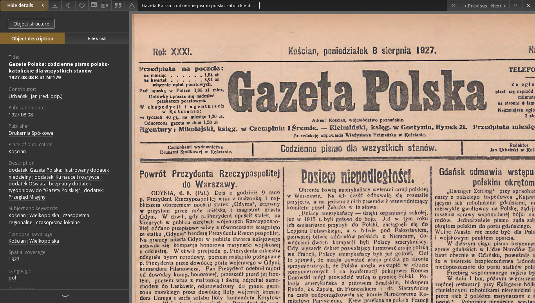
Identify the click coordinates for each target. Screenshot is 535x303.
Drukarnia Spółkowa (31, 133)
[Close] (528, 5)
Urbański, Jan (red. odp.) (35, 96)
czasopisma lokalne (58, 222)
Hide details (20, 5)
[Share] (68, 5)
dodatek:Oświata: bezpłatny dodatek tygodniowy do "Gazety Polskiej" (50, 187)
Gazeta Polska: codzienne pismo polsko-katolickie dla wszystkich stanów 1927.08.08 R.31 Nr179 (59, 71)
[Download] (54, 5)
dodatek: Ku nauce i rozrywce (66, 177)
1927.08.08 (21, 114)
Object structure (31, 23)
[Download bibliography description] (104, 5)
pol (12, 277)
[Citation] (118, 5)
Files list (97, 38)
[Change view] (93, 5)
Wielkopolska (44, 215)
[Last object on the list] (515, 5)
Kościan (17, 151)
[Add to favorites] (82, 5)
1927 (14, 259)
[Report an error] (131, 5)
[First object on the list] (453, 5)
